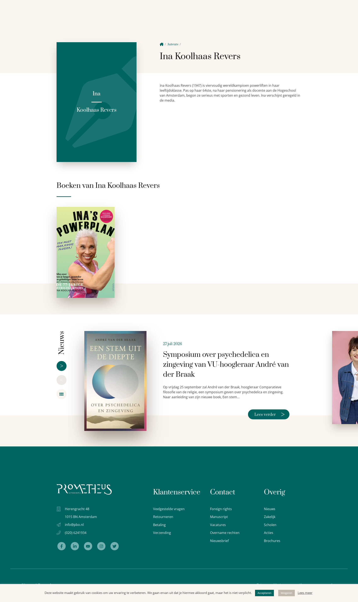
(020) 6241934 (75, 532)
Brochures (272, 540)
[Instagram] (101, 546)
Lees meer (305, 593)
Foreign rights (221, 509)
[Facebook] (61, 546)
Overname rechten (224, 532)
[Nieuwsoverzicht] (62, 394)
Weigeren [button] (286, 593)
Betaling (159, 525)
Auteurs (172, 44)
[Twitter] (114, 546)
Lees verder (269, 414)
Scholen (270, 525)
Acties (268, 532)
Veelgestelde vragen (169, 509)
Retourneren (163, 516)
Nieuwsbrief (219, 540)
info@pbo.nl (74, 524)
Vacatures (218, 525)
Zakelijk (269, 516)
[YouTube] (88, 546)
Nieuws (269, 509)
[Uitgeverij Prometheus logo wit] (84, 489)
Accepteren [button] (264, 593)
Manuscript (219, 516)
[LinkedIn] (75, 546)
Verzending (162, 532)
